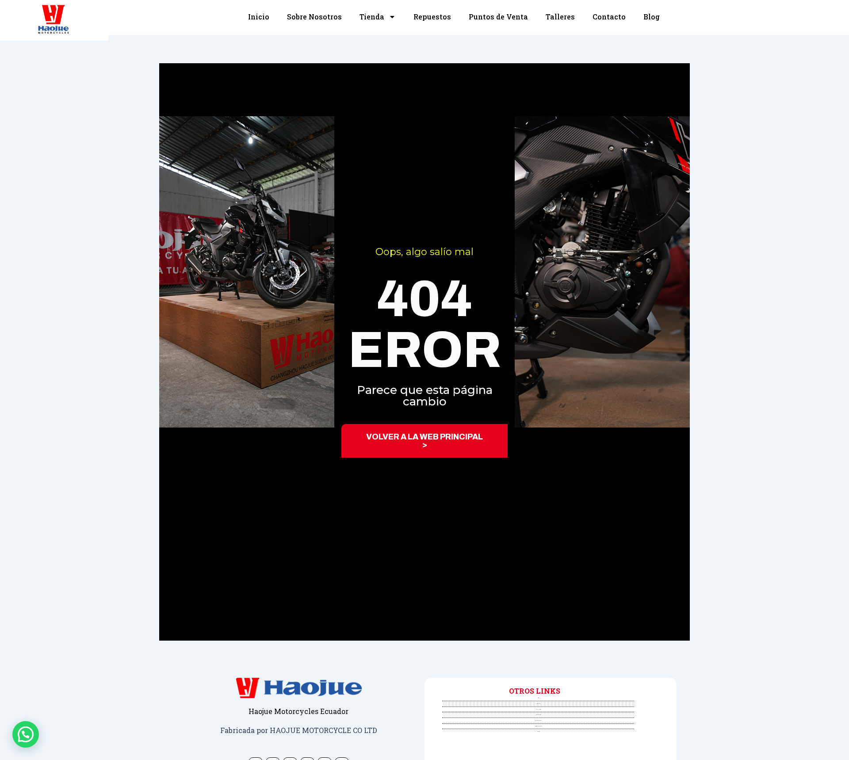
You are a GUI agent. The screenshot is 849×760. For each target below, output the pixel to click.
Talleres (560, 16)
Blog (651, 16)
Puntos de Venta (498, 16)
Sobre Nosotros (314, 16)
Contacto (609, 16)
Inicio (258, 16)
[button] (25, 734)
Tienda (371, 16)
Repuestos (432, 16)
